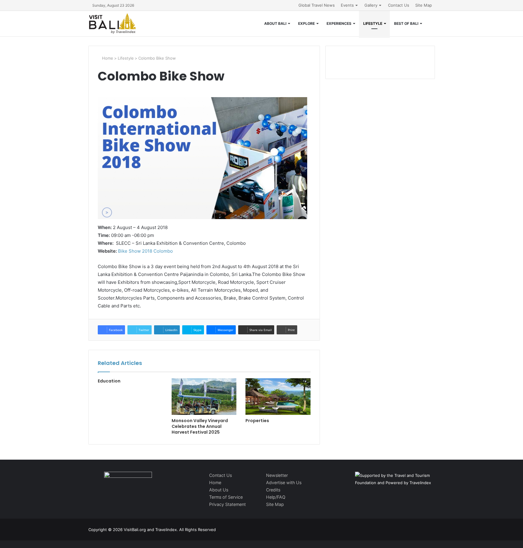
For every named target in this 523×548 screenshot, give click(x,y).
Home (107, 58)
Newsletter (277, 475)
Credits (273, 489)
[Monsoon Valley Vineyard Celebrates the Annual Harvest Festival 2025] (204, 396)
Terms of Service (226, 497)
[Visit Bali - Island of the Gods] (112, 23)
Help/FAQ (275, 497)
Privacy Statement (227, 504)
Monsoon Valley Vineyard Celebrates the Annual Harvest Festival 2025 (200, 426)
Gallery (370, 5)
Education (109, 381)
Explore (306, 23)
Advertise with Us (283, 482)
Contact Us (398, 5)
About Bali (275, 23)
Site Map (423, 5)
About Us (218, 489)
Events (347, 5)
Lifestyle (372, 23)
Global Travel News (316, 5)
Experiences (339, 23)
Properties (257, 421)
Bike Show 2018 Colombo (145, 251)
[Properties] (277, 396)
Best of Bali (406, 23)
